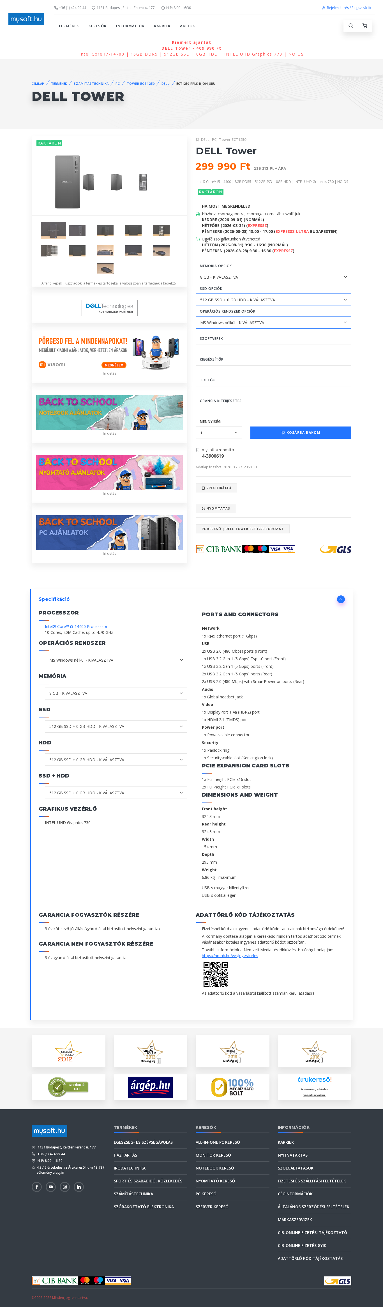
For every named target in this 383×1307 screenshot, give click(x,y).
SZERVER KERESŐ (212, 1206)
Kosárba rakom (302, 432)
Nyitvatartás (293, 1155)
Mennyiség (210, 421)
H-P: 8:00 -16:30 (178, 7)
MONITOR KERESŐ (213, 1155)
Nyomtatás (217, 508)
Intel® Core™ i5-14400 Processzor (76, 626)
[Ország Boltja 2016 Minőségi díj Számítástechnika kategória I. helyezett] (315, 1050)
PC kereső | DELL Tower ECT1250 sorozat (243, 529)
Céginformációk (295, 1193)
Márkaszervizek (295, 1219)
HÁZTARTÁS (125, 1155)
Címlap (38, 83)
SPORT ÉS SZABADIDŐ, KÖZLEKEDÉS (148, 1181)
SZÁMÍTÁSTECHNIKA (91, 83)
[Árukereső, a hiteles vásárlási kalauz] (68, 1087)
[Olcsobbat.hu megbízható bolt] (232, 1087)
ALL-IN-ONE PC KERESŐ (218, 1142)
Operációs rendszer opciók (227, 311)
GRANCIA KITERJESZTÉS (221, 400)
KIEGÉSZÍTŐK (211, 359)
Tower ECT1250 (232, 139)
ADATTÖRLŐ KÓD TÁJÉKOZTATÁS (310, 1258)
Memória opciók (216, 265)
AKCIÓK (187, 25)
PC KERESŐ (206, 1193)
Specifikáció (218, 488)
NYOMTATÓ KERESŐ (215, 1181)
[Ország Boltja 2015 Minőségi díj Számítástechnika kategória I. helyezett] (232, 1050)
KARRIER (162, 25)
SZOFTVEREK (211, 338)
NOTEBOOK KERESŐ (215, 1168)
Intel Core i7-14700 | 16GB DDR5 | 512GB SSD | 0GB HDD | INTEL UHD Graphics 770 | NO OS (191, 48)
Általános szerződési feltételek (313, 1206)
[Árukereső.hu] (314, 1081)
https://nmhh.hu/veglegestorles (230, 955)
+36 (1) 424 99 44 (72, 7)
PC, (215, 139)
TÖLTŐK (207, 380)
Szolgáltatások (295, 1168)
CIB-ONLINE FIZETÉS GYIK (302, 1245)
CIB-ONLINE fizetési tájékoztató (312, 1232)
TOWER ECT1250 (140, 83)
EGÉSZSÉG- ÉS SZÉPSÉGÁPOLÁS (143, 1142)
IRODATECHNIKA (130, 1168)
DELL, (206, 139)
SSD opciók (211, 288)
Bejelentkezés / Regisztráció (349, 7)
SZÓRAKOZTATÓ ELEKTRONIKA (144, 1206)
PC (118, 83)
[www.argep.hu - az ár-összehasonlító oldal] (150, 1087)
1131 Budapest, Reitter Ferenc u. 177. (126, 7)
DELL (165, 83)
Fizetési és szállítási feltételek (312, 1181)
